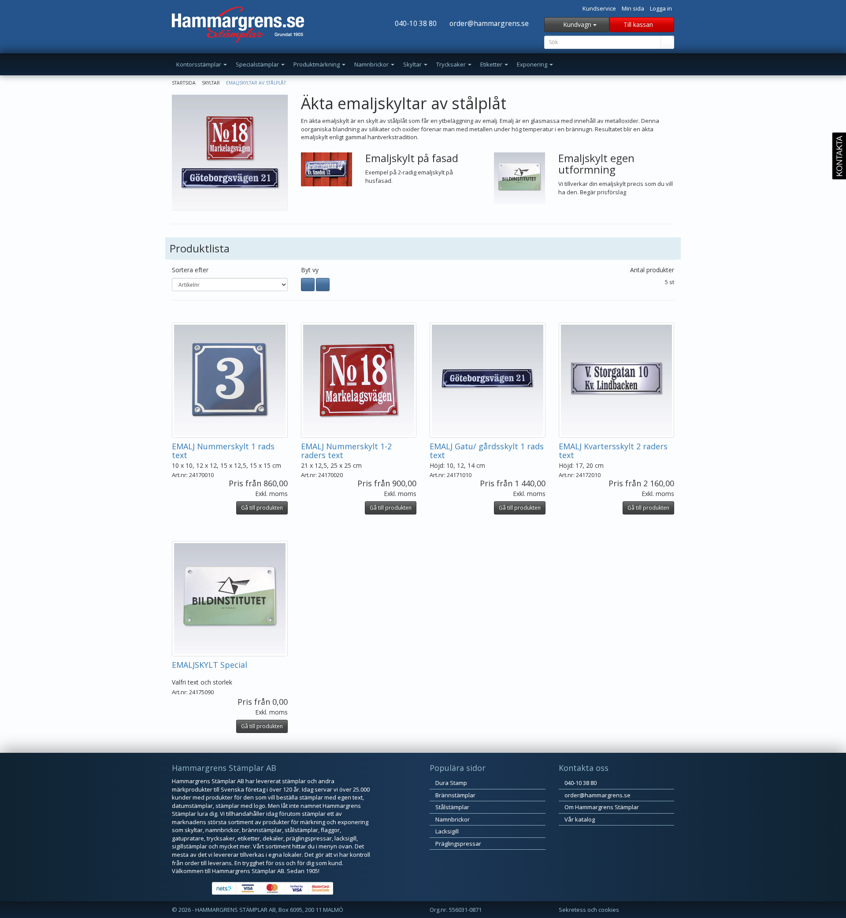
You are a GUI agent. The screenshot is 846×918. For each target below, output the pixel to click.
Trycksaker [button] (451, 64)
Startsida (184, 83)
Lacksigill (446, 831)
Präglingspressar (457, 844)
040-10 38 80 (415, 23)
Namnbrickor (452, 819)
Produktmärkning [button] (317, 64)
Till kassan (639, 24)
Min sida (633, 8)
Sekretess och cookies (589, 910)
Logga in (661, 8)
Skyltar (211, 83)
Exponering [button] (533, 64)
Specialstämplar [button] (258, 64)
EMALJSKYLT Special (209, 664)
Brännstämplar (454, 795)
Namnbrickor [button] (372, 64)
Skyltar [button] (413, 64)
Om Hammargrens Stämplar (601, 807)
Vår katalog (579, 819)
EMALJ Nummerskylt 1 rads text (223, 450)
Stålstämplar (451, 807)
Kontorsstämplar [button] (199, 64)
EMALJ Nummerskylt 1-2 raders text (346, 450)
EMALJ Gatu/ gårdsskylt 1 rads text (487, 450)
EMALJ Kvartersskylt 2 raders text (613, 450)
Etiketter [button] (492, 64)
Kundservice (599, 8)
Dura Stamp (450, 783)
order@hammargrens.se (488, 23)
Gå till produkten (262, 507)
